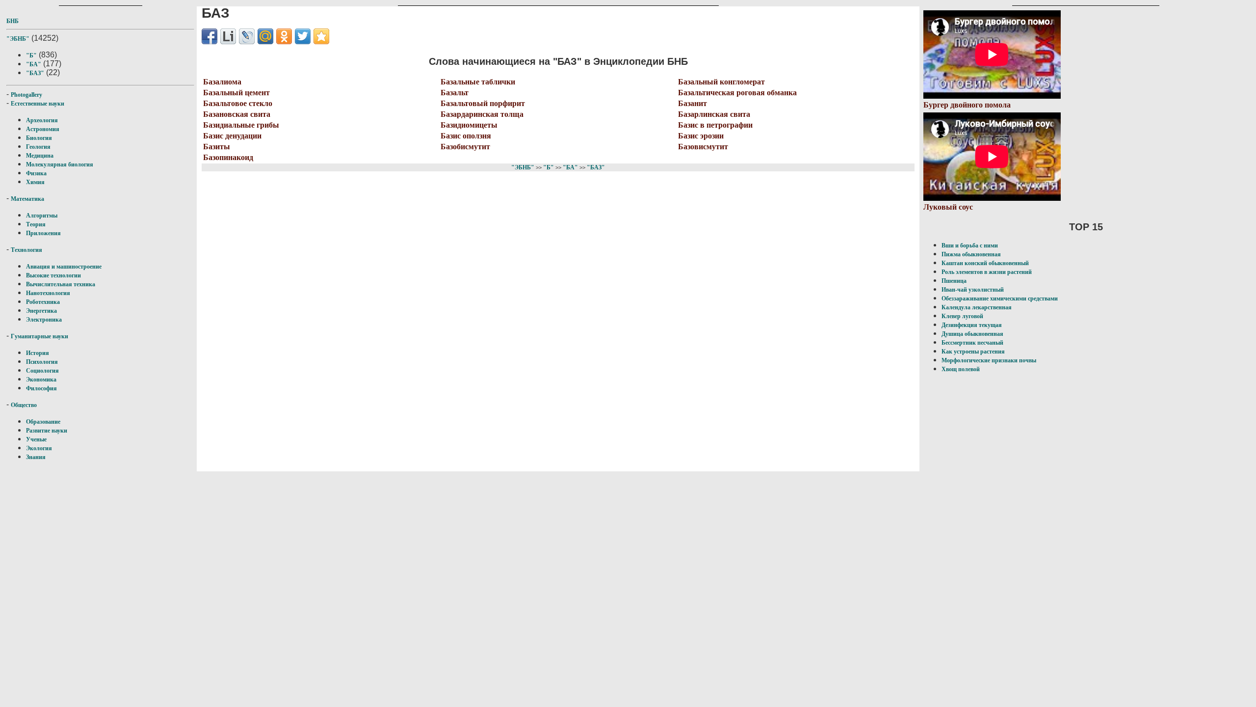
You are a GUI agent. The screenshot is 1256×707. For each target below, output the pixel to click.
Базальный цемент (236, 92)
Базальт (455, 92)
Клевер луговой (962, 316)
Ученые (36, 439)
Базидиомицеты (469, 125)
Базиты (216, 146)
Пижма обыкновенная (971, 254)
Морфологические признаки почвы (989, 360)
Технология (26, 249)
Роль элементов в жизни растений (987, 272)
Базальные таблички (478, 82)
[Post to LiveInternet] (228, 36)
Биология (39, 138)
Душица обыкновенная (972, 333)
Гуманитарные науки (39, 336)
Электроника (44, 319)
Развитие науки (46, 430)
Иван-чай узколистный (973, 289)
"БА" (33, 64)
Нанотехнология (48, 293)
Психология (42, 361)
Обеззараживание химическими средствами (1000, 298)
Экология (39, 448)
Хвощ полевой (961, 369)
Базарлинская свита (714, 114)
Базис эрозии (701, 136)
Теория (36, 224)
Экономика (41, 379)
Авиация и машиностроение (64, 266)
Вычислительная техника (60, 284)
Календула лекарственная (977, 307)
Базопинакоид (228, 157)
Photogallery (26, 94)
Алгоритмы (41, 215)
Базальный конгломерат (721, 82)
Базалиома (222, 82)
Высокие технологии (53, 275)
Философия (41, 388)
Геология (38, 146)
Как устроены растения (973, 351)
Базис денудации (232, 136)
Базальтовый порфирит (483, 103)
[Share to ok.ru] (284, 36)
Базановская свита (236, 114)
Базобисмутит (465, 146)
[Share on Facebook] (209, 36)
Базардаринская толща (482, 114)
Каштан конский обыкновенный (985, 263)
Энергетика (41, 310)
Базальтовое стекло (237, 103)
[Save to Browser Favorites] (321, 36)
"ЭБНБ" (17, 38)
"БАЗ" (35, 73)
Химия (35, 182)
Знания (36, 457)
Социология (42, 370)
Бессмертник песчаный (972, 342)
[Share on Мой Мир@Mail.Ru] (265, 36)
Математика (27, 198)
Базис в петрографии (715, 125)
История (37, 353)
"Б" (31, 55)
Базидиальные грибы (241, 125)
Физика (36, 173)
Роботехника (43, 302)
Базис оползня (466, 136)
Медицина (39, 155)
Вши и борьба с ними (970, 245)
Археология (42, 120)
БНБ (12, 21)
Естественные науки (37, 103)
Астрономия (42, 129)
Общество (24, 405)
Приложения (43, 233)
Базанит (692, 103)
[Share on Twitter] (303, 36)
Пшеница (954, 280)
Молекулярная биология (59, 164)
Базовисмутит (703, 146)
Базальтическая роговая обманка (737, 92)
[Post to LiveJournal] (247, 36)
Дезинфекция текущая (972, 325)
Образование (43, 421)
